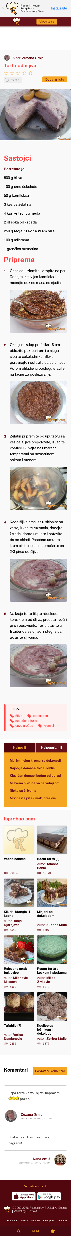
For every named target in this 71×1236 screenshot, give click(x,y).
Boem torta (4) (52, 850)
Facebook (12, 1220)
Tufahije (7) (19, 1019)
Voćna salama (19, 850)
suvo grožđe (24, 725)
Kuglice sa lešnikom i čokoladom (52, 1019)
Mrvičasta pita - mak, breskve (33, 798)
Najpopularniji (51, 747)
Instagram (48, 1220)
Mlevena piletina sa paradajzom (34, 783)
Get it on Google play (49, 1196)
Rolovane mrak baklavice (19, 962)
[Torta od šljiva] (38, 311)
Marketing (20, 1211)
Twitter (24, 1220)
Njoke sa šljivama (23, 790)
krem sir (49, 725)
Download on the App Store (24, 1196)
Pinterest (62, 1220)
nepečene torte (26, 720)
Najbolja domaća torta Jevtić (32, 768)
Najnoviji (19, 747)
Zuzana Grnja (33, 58)
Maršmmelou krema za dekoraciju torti (35, 760)
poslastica (40, 715)
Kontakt (32, 1211)
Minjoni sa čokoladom (52, 905)
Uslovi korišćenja (57, 1207)
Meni (35, 1231)
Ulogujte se (46, 21)
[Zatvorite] (3, 8)
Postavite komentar (50, 1071)
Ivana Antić (41, 1159)
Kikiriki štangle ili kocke (19, 905)
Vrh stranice (33, 1186)
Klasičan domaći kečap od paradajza (35, 775)
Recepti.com (7, 1209)
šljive (18, 715)
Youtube (35, 1220)
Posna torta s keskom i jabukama (52, 962)
